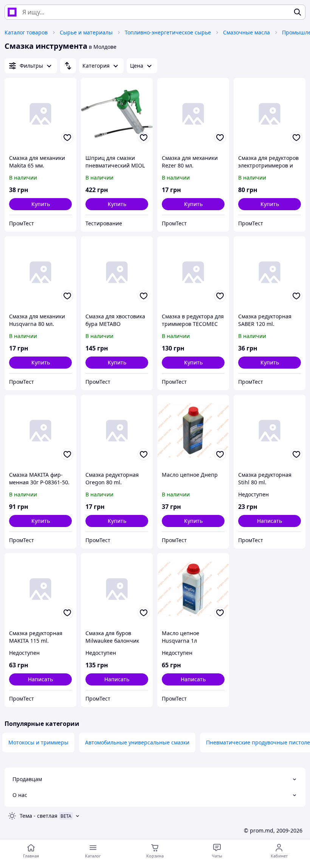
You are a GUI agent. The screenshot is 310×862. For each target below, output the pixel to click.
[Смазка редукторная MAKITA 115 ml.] (40, 589)
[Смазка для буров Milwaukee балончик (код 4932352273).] (117, 589)
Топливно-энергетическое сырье (168, 32)
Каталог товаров (26, 32)
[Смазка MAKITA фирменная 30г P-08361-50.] (40, 431)
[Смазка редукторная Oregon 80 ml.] (117, 431)
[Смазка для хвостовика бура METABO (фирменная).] (117, 272)
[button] (40, 204)
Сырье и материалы (86, 32)
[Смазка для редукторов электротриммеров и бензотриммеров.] (269, 114)
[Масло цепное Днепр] (193, 431)
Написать (269, 520)
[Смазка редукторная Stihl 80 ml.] (269, 431)
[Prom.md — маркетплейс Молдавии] (12, 12)
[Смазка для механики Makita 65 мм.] (40, 114)
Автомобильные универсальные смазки (137, 742)
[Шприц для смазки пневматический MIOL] (117, 114)
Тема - (38, 815)
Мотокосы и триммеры (38, 742)
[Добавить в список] (67, 138)
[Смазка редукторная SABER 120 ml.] (269, 272)
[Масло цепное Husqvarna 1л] (193, 589)
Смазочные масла (246, 32)
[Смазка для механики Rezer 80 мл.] (193, 114)
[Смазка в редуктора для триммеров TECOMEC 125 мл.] (193, 272)
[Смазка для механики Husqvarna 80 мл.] (40, 272)
